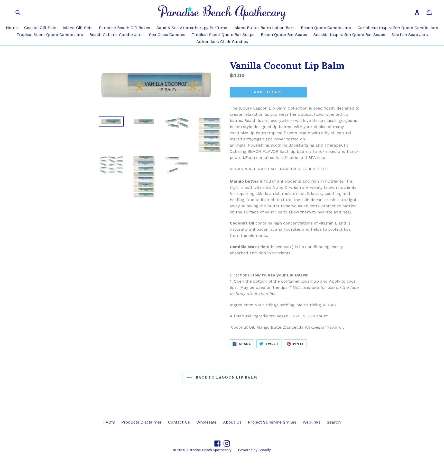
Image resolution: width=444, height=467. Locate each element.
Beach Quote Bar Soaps (284, 34)
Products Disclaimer (141, 422)
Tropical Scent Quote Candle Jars (49, 34)
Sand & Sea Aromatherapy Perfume (191, 27)
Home (12, 27)
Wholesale (206, 422)
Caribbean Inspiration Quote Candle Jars (397, 27)
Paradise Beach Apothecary (209, 450)
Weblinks (311, 422)
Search (334, 422)
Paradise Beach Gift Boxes (124, 27)
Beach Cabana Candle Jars (116, 34)
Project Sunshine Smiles (272, 422)
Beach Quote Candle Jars (326, 27)
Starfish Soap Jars (410, 34)
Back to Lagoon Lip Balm (226, 377)
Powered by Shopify (254, 450)
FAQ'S (109, 422)
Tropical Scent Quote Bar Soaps (223, 34)
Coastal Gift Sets (40, 27)
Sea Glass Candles (167, 34)
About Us (232, 422)
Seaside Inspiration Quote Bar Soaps (349, 34)
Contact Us (179, 422)
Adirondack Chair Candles (222, 41)
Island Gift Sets (77, 27)
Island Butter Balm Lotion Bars (264, 27)
